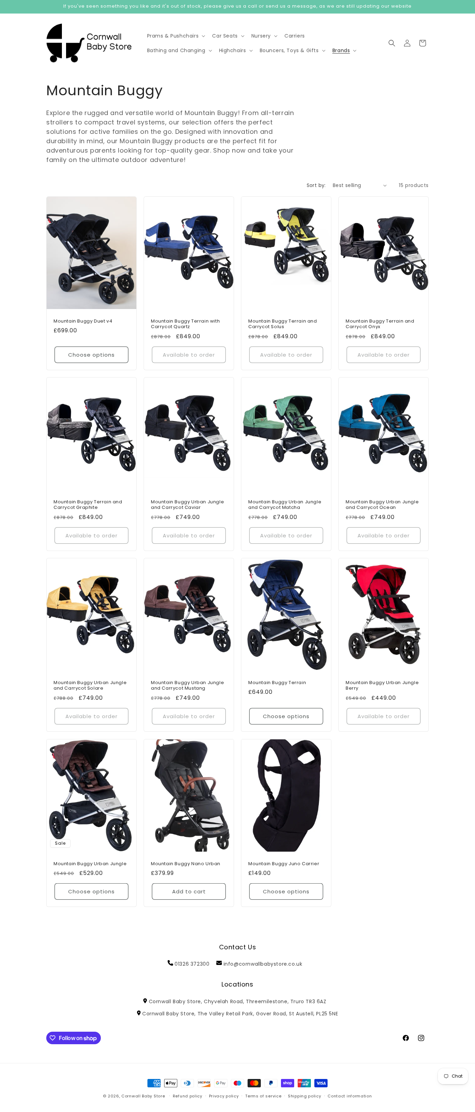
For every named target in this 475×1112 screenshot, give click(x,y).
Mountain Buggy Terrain (277, 683)
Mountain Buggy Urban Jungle (90, 864)
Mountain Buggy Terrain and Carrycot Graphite (88, 505)
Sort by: (316, 185)
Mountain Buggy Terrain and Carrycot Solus (282, 324)
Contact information (350, 1096)
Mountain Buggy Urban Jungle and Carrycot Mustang (187, 686)
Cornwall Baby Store (143, 1096)
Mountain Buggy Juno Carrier (283, 864)
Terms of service (263, 1096)
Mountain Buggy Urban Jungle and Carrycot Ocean (382, 505)
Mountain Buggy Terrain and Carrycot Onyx (380, 324)
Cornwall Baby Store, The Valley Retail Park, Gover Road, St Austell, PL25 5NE (240, 1013)
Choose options (91, 354)
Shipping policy (304, 1096)
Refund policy (187, 1096)
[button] (175, 36)
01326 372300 (192, 963)
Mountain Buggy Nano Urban (185, 864)
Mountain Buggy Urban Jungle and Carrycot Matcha (284, 505)
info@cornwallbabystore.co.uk (263, 963)
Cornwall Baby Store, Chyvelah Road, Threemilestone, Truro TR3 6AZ (237, 1001)
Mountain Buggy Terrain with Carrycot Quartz (185, 324)
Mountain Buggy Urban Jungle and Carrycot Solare (90, 686)
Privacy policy (224, 1096)
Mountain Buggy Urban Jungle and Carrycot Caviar (187, 505)
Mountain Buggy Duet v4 (83, 321)
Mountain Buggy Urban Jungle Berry (382, 686)
